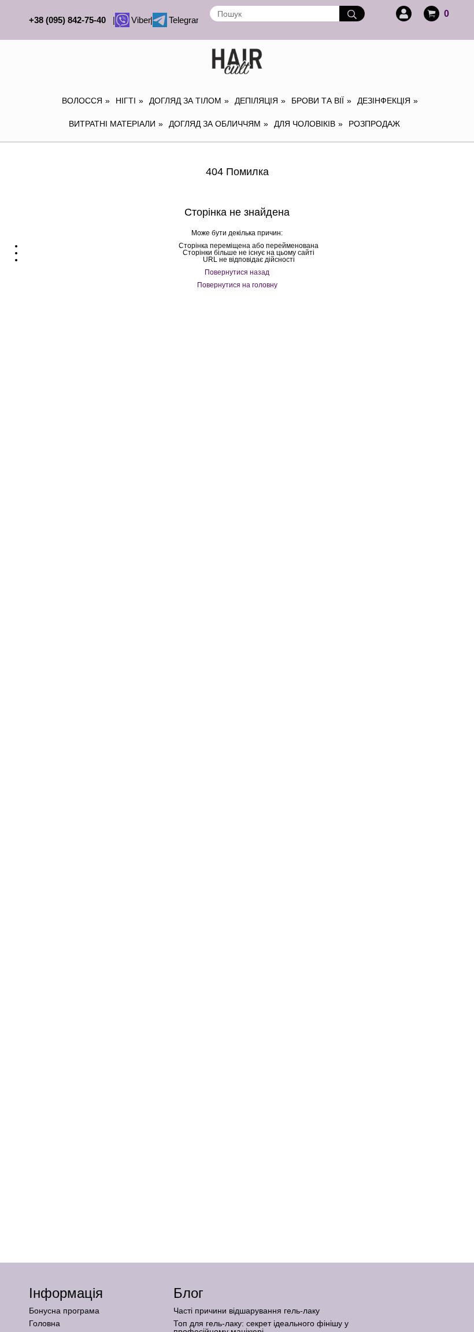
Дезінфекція (387, 100)
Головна (44, 1323)
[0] (431, 13)
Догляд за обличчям (218, 123)
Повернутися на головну (237, 285)
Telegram (182, 20)
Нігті (129, 100)
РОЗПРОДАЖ (374, 123)
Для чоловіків (308, 123)
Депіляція (260, 100)
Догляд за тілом (189, 100)
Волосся (86, 100)
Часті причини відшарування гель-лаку (246, 1310)
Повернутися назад (237, 272)
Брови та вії (321, 100)
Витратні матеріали (116, 123)
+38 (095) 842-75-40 (69, 20)
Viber (139, 20)
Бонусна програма (64, 1310)
